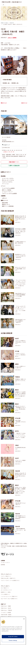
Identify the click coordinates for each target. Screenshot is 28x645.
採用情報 (3, 564)
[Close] (24, 618)
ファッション (5, 183)
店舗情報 (14, 37)
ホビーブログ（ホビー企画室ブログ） (9, 598)
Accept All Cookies (13, 636)
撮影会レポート (6, 204)
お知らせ (10, 37)
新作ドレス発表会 (6, 190)
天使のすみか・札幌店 (6, 606)
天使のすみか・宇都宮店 (6, 610)
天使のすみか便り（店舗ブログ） (8, 578)
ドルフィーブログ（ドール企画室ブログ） (10, 580)
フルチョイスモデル (7, 182)
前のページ (4, 102)
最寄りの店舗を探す (14, 165)
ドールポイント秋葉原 (6, 612)
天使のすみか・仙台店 (6, 608)
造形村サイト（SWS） (6, 592)
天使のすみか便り (12, 2)
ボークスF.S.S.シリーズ (6, 590)
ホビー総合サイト (5, 587)
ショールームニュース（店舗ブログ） (9, 596)
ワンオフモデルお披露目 (8, 188)
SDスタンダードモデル (8, 180)
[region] (13, 631)
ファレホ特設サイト (5, 594)
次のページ (24, 102)
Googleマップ (6, 144)
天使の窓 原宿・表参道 (6, 614)
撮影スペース (4, 200)
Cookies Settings (13, 640)
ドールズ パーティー (7, 191)
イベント (3, 186)
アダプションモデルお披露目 (9, 193)
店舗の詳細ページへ (14, 162)
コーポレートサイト (5, 562)
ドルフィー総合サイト (6, 576)
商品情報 (3, 176)
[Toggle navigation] (3, 4)
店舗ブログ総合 (4, 22)
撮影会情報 (5, 202)
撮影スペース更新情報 (7, 206)
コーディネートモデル (7, 178)
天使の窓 (12, 22)
